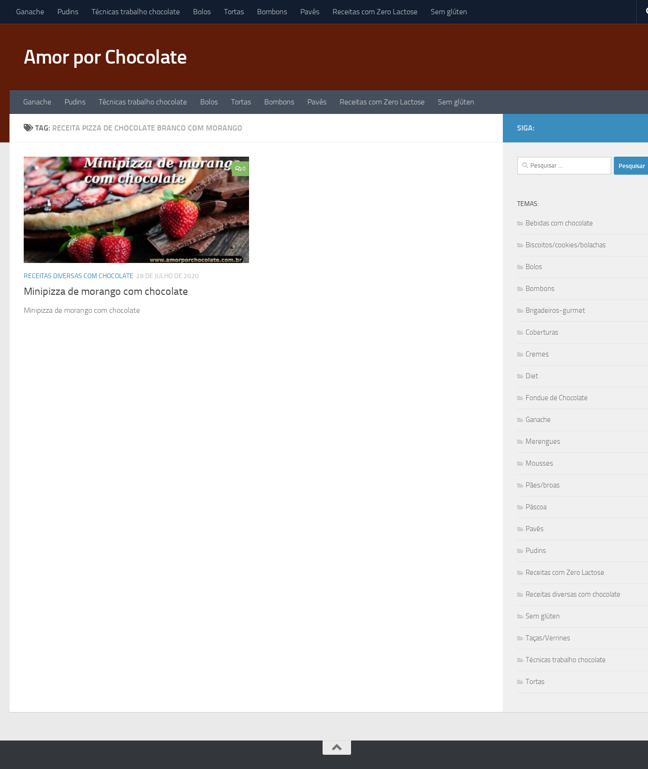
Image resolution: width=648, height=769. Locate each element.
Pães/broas (543, 485)
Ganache (30, 11)
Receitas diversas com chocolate (78, 276)
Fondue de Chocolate (557, 398)
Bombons (272, 11)
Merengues (543, 441)
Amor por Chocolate (105, 57)
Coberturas (542, 332)
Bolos (202, 11)
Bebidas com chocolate (559, 223)
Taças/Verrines (548, 638)
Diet (532, 376)
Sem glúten (449, 11)
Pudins (67, 11)
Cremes (537, 354)
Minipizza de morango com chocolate (106, 291)
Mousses (539, 463)
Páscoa (536, 507)
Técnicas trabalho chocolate (136, 11)
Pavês (309, 11)
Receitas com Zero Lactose (375, 11)
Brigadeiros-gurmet (555, 310)
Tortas (234, 11)
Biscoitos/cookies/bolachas (566, 245)
